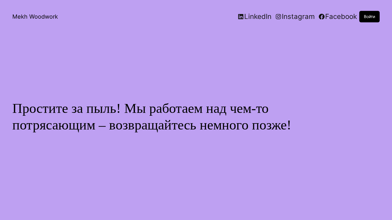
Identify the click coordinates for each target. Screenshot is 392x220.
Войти (369, 16)
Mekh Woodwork (35, 16)
